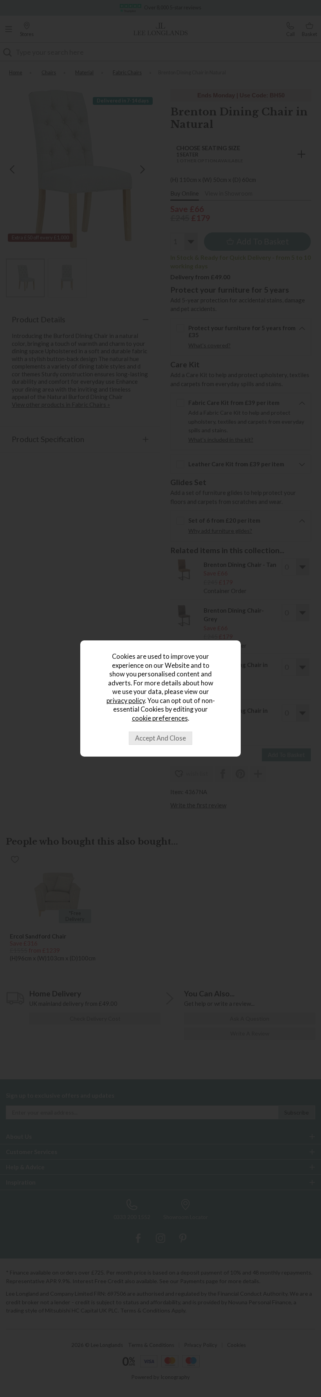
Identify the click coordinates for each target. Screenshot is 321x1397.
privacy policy (125, 701)
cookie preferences (160, 718)
